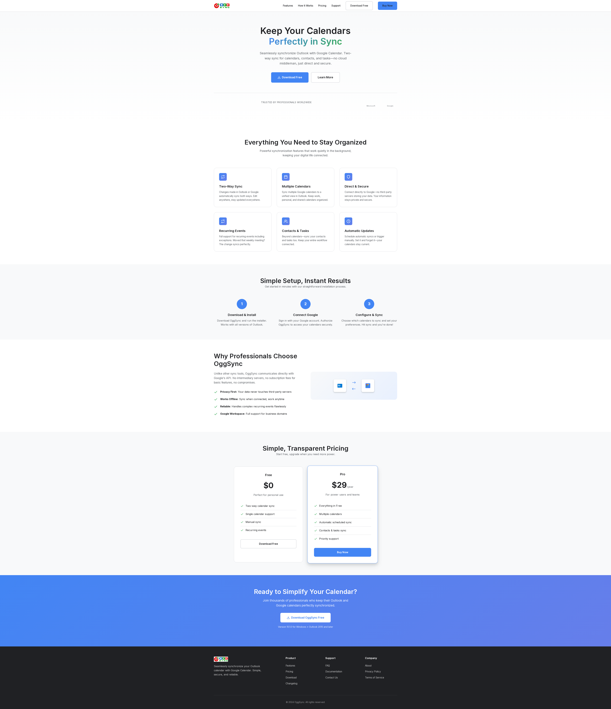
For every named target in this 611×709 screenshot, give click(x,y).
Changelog (291, 683)
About (368, 665)
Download (291, 677)
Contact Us (331, 677)
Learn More (325, 77)
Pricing (322, 5)
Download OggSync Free (307, 617)
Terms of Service (374, 677)
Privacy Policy (373, 671)
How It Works (305, 5)
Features (288, 5)
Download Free (359, 5)
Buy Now (387, 5)
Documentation (333, 671)
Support (336, 5)
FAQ (327, 665)
